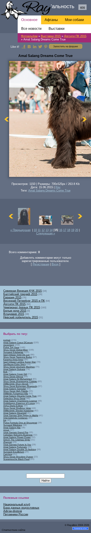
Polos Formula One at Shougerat (20, 422)
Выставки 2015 (51, 36)
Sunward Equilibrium (13, 452)
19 (72, 230)
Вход (55, 264)
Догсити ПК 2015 (75, 36)
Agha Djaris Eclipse (13, 405)
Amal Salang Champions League (20, 401)
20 (76, 230)
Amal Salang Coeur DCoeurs (18, 342)
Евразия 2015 (12, 297)
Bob (5, 371)
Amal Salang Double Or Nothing (19, 449)
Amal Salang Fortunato (15, 447)
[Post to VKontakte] (29, 46)
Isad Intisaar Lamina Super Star (19, 362)
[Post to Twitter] (40, 46)
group (6, 430)
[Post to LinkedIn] (34, 46)
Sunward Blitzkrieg (12, 425)
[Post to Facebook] (23, 46)
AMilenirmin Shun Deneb (15, 384)
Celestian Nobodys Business (17, 435)
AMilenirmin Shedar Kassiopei (18, 410)
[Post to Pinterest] (46, 46)
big (4, 420)
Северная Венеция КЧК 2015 (22, 290)
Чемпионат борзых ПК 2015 (21, 307)
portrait (6, 340)
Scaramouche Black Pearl (16, 459)
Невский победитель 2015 (20, 317)
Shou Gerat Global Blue (15, 350)
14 (51, 230)
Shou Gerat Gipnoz (13, 376)
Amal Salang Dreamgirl (15, 413)
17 (64, 230)
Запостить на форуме (65, 46)
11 (39, 230)
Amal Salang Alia (12, 427)
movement (8, 345)
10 (35, 230)
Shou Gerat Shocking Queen (18, 456)
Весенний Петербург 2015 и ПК (24, 300)
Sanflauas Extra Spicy (14, 364)
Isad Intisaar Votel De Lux (16, 354)
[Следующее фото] (84, 119)
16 (60, 230)
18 (68, 230)
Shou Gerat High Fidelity (15, 391)
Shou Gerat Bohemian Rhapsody (20, 386)
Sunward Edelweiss (13, 352)
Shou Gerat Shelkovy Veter (17, 408)
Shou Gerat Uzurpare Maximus (19, 367)
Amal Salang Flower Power (17, 437)
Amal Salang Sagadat (14, 388)
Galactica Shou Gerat (14, 398)
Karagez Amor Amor (13, 359)
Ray (58, 187)
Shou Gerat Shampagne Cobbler (20, 381)
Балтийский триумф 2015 (20, 294)
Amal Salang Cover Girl (15, 374)
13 (47, 230)
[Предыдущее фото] (6, 119)
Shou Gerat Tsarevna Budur (17, 357)
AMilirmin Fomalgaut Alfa (15, 393)
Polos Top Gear (11, 347)
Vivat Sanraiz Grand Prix (15, 432)
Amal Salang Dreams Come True (49, 190)
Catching (7, 454)
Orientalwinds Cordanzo (15, 418)
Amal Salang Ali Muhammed (17, 379)
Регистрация (41, 264)
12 (43, 230)
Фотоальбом (29, 36)
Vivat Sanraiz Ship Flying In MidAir (20, 415)
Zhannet (7, 442)
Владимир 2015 (13, 314)
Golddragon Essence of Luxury (19, 403)
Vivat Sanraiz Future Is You (17, 444)
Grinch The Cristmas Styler (16, 439)
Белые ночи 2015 (14, 310)
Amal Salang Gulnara (14, 369)
